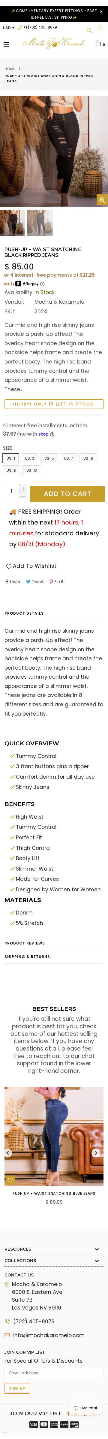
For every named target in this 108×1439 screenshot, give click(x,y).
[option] (39, 223)
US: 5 (49, 458)
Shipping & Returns (27, 956)
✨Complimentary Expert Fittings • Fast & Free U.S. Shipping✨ (54, 14)
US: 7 (68, 458)
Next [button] (96, 1153)
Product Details (24, 613)
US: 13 (31, 470)
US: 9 (88, 458)
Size (8, 448)
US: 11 (11, 470)
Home (9, 68)
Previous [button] (7, 1153)
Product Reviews (24, 943)
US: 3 (29, 458)
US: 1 (11, 458)
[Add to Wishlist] (10, 1180)
